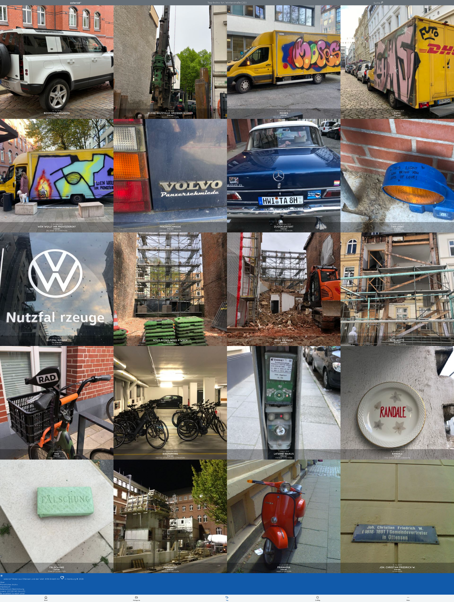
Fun (392, 231)
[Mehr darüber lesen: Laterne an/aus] (283, 403)
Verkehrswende (168, 458)
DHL (274, 117)
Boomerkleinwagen (57, 113)
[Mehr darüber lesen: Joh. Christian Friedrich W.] (397, 516)
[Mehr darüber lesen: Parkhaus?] (170, 516)
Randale (397, 453)
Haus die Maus (284, 340)
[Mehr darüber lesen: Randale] (397, 403)
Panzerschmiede (170, 226)
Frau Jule (388, 458)
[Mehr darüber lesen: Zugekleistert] (283, 175)
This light (397, 226)
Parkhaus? (170, 567)
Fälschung (56, 567)
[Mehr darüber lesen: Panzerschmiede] (170, 175)
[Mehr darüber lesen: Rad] (57, 403)
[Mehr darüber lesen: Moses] (283, 62)
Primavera (283, 567)
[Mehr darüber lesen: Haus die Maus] (283, 289)
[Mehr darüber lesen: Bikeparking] (170, 403)
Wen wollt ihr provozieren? (57, 226)
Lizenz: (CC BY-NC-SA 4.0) (12, 591)
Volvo (169, 231)
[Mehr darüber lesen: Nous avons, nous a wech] (170, 289)
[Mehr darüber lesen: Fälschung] (57, 516)
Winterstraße (62, 117)
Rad (56, 453)
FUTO (397, 113)
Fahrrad (51, 458)
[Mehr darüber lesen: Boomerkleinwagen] (57, 62)
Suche (377, 3)
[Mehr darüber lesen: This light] (397, 175)
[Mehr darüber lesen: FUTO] (397, 62)
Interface (278, 458)
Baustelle (165, 117)
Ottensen (170, 115)
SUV (54, 117)
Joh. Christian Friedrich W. (397, 567)
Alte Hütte (397, 340)
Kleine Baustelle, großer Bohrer (170, 113)
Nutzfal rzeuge (56, 340)
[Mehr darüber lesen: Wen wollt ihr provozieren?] (57, 175)
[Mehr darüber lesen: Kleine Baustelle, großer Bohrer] (170, 62)
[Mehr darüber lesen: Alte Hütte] (397, 289)
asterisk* (75, 2)
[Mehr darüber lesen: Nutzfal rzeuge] (57, 289)
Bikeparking (170, 453)
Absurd (49, 117)
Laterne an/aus (284, 453)
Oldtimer (162, 231)
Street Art (280, 117)
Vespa (278, 571)
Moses (284, 113)
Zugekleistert (283, 226)
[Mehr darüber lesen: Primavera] (283, 516)
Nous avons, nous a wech (170, 340)
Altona (56, 115)
